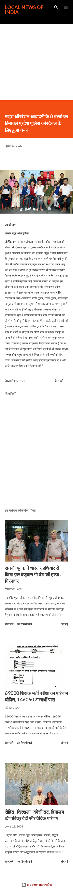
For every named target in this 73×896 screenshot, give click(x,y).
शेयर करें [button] (59, 380)
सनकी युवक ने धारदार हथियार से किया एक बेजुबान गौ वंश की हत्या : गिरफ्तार (33, 574)
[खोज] (56, 7)
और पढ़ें (64, 624)
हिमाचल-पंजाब (18, 380)
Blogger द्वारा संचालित (39, 885)
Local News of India (24, 9)
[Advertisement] (36, 62)
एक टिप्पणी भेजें (24, 624)
